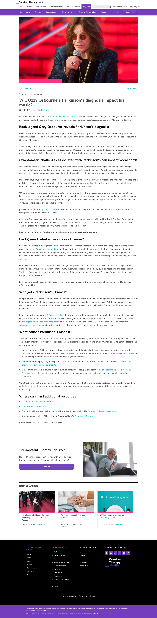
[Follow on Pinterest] (119, 553)
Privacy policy (72, 596)
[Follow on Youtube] (123, 553)
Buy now (56, 559)
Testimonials (84, 566)
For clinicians (67, 12)
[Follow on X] (111, 553)
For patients (51, 12)
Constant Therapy (60, 566)
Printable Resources (86, 559)
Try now (46, 466)
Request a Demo (59, 555)
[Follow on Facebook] (106, 553)
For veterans (58, 583)
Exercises (38, 12)
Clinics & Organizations (87, 12)
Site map (93, 596)
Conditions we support (61, 562)
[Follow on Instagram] (128, 553)
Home (29, 554)
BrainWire (83, 562)
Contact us (30, 571)
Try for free (129, 12)
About (29, 558)
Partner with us (32, 568)
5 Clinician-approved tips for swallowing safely (112, 516)
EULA (62, 596)
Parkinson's (43, 110)
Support (104, 12)
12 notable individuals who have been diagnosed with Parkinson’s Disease (35, 517)
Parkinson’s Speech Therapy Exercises (73, 516)
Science (29, 565)
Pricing (56, 586)
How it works (25, 12)
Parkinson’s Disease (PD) (66, 116)
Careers (30, 575)
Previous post (27, 88)
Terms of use (83, 596)
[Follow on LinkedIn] (115, 553)
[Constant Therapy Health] (30, 2)
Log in (116, 12)
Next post (131, 88)
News (29, 561)
